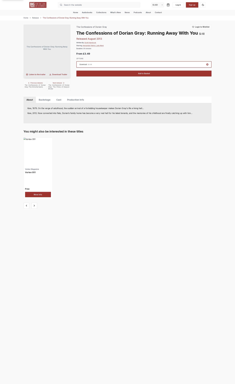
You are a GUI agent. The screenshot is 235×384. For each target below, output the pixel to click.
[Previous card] (26, 206)
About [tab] (29, 99)
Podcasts (138, 12)
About (148, 12)
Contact (158, 12)
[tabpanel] (118, 113)
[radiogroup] (144, 64)
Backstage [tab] (44, 99)
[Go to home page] (38, 5)
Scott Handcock (90, 43)
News (127, 12)
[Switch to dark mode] (203, 5)
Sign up (192, 5)
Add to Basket (144, 73)
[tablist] (118, 100)
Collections (101, 12)
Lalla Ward (100, 45)
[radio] (144, 64)
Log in (178, 5)
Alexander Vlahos (89, 45)
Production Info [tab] (75, 99)
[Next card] (34, 206)
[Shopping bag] (168, 4)
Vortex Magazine (32, 169)
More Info (38, 195)
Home (75, 12)
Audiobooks (87, 12)
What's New (115, 12)
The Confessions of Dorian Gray (91, 27)
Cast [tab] (58, 99)
